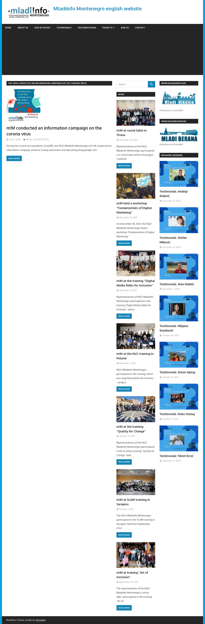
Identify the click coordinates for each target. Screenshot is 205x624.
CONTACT (140, 27)
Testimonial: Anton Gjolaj (177, 372)
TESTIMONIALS (64, 27)
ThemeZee (40, 620)
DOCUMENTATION (87, 27)
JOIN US (125, 27)
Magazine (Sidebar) (171, 155)
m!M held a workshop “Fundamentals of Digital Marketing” (134, 207)
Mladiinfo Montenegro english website (97, 8)
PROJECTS (107, 27)
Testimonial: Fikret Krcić (176, 456)
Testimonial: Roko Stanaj (177, 414)
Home (8, 27)
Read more (14, 158)
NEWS (29, 139)
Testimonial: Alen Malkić (177, 284)
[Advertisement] (102, 54)
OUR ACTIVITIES (42, 27)
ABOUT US (23, 27)
